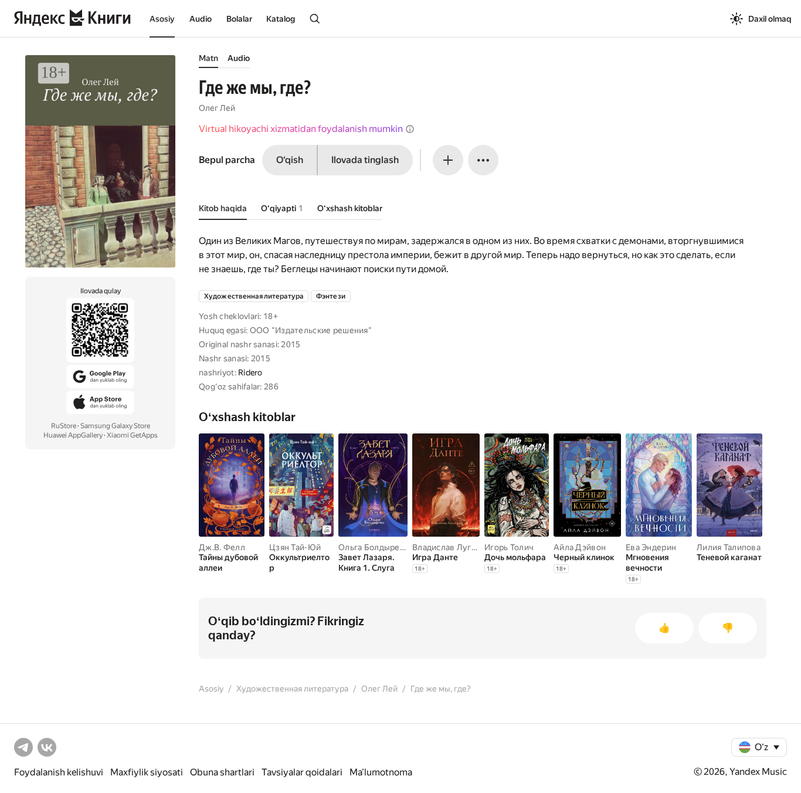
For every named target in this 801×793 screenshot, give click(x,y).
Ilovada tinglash (365, 159)
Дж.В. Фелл (222, 547)
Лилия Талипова (729, 547)
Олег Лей (217, 108)
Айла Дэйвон (580, 547)
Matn (208, 58)
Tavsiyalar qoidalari (302, 772)
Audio (200, 18)
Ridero (250, 372)
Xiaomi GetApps (132, 435)
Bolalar (239, 18)
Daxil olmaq (770, 18)
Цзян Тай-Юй (295, 547)
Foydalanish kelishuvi (58, 772)
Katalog (280, 18)
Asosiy (162, 18)
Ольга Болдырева (373, 547)
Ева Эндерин (651, 547)
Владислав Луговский (455, 547)
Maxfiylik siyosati (146, 772)
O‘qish (289, 159)
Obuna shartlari (222, 772)
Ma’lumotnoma (380, 772)
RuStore (63, 426)
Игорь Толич (509, 547)
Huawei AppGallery (73, 435)
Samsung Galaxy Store (115, 426)
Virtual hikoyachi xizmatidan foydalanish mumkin (301, 128)
